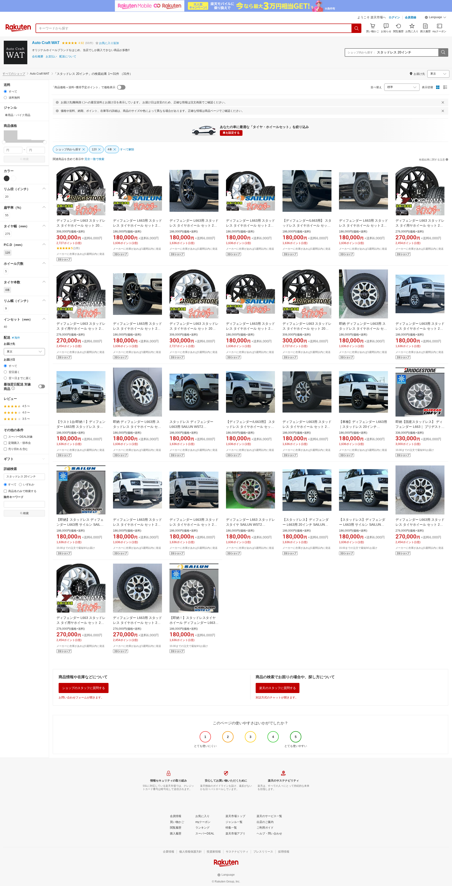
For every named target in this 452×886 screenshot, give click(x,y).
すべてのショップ (14, 73)
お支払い (51, 56)
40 (5, 327)
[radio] (5, 91)
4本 (7, 290)
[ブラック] (6, 178)
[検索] (356, 28)
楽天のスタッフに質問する (277, 688)
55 (6, 215)
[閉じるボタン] (443, 102)
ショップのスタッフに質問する (83, 688)
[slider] (4, 142)
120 (7, 252)
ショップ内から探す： (361, 52)
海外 (17, 337)
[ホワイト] (13, 178)
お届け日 (9, 359)
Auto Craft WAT (46, 43)
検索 (26, 159)
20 (6, 196)
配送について (67, 56)
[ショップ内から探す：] (443, 52)
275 (7, 234)
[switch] (41, 386)
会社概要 (37, 56)
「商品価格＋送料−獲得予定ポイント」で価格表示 (83, 87)
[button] (435, 18)
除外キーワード (14, 497)
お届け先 (9, 343)
